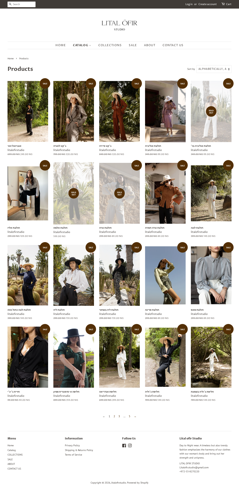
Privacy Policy (72, 445)
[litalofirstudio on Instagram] (130, 446)
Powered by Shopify (137, 482)
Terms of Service (73, 454)
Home (60, 45)
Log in (189, 4)
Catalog (81, 45)
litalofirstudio (118, 482)
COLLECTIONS (110, 45)
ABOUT (149, 45)
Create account (207, 4)
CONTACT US (173, 45)
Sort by (191, 68)
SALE (133, 45)
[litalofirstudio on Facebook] (124, 446)
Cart (228, 4)
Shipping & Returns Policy (79, 450)
